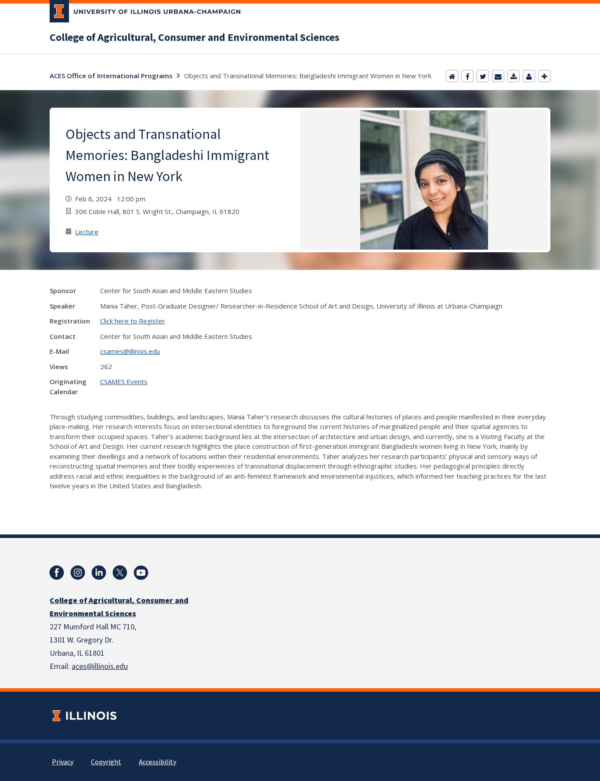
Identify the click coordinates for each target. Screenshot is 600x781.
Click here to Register (132, 320)
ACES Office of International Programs (111, 75)
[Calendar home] (452, 76)
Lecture (86, 231)
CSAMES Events (124, 381)
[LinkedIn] (98, 572)
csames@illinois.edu (130, 351)
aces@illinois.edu (100, 666)
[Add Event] (544, 76)
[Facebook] (467, 76)
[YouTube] (141, 572)
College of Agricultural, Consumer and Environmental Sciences (195, 37)
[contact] (529, 76)
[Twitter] (483, 76)
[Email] (498, 76)
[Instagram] (77, 572)
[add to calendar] (513, 76)
